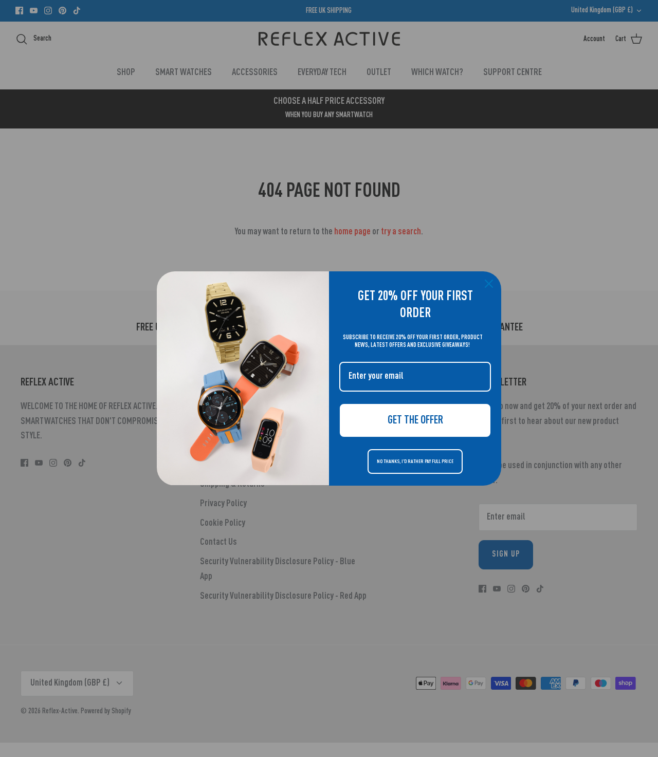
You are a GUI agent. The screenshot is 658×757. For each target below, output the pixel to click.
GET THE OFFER (415, 420)
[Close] (489, 283)
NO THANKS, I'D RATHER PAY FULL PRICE (415, 461)
